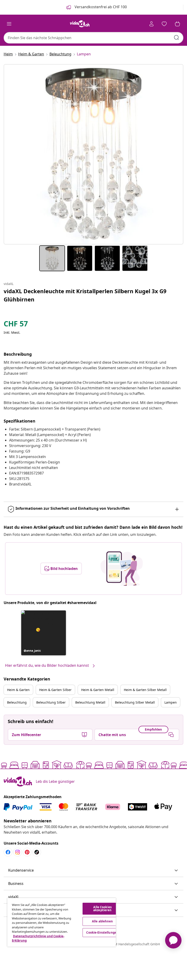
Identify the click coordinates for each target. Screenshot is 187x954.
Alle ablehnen (102, 921)
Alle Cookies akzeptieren (102, 908)
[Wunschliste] (164, 24)
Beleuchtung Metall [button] (90, 702)
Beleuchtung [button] (17, 702)
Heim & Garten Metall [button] (97, 690)
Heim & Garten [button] (18, 690)
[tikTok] (36, 852)
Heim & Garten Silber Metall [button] (145, 690)
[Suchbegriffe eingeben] (176, 37)
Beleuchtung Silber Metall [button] (135, 702)
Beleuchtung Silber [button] (51, 702)
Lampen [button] (170, 702)
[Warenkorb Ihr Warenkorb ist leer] (177, 24)
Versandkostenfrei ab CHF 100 (100, 6)
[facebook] (8, 852)
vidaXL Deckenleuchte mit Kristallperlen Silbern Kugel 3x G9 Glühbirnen (85, 295)
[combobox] (93, 37)
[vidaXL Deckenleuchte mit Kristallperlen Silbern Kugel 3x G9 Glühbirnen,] (93, 154)
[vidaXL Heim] (80, 23)
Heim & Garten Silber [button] (55, 690)
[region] (61, 922)
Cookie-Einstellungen (102, 932)
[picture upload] (121, 568)
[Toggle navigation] (9, 23)
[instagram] (17, 852)
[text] (16, 325)
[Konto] (151, 24)
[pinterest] (27, 852)
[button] (43, 632)
